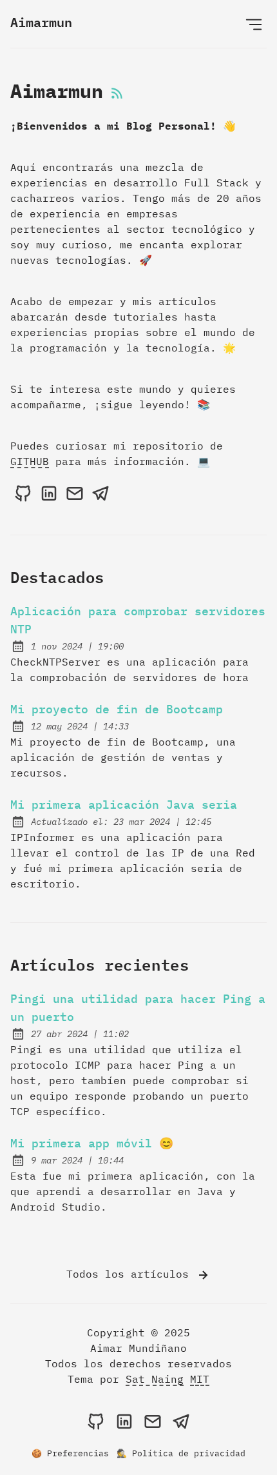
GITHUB (29, 461)
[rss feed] (117, 94)
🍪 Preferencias (70, 1453)
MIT (199, 1378)
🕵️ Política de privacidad (181, 1453)
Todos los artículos (130, 1273)
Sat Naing (155, 1378)
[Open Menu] (254, 23)
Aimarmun (41, 22)
